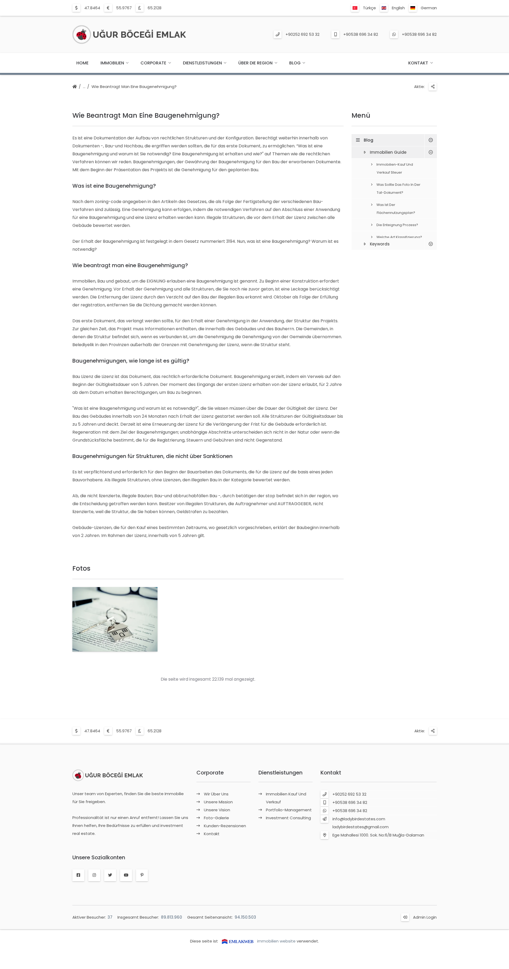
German (429, 8)
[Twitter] (110, 875)
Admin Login (425, 917)
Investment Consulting (288, 818)
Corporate (153, 63)
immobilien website (276, 941)
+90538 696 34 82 (360, 34)
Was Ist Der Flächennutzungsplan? (395, 208)
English (398, 8)
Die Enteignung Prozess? (397, 225)
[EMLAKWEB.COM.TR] (237, 941)
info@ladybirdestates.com (358, 819)
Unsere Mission (218, 802)
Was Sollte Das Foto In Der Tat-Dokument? (398, 188)
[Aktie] (433, 87)
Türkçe (369, 8)
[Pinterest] (142, 875)
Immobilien (112, 63)
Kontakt (418, 63)
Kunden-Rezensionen (225, 826)
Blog (295, 63)
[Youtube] (126, 875)
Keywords (380, 244)
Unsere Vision (217, 810)
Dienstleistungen (202, 63)
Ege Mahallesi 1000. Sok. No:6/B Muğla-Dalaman (378, 835)
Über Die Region (255, 63)
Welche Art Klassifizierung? (399, 237)
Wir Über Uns (216, 794)
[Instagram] (94, 875)
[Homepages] (74, 87)
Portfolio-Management (289, 810)
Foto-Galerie (216, 818)
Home (82, 63)
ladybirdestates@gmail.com (360, 827)
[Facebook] (78, 875)
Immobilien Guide (388, 152)
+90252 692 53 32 (302, 34)
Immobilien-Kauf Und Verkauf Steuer (394, 168)
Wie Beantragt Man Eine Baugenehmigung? (134, 86)
